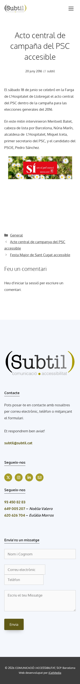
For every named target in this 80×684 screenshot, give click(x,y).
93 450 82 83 (14, 502)
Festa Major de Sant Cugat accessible (40, 255)
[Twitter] (8, 477)
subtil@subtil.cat (18, 443)
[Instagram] (19, 477)
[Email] (40, 477)
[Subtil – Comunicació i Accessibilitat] (15, 8)
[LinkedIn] (29, 477)
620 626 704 (14, 515)
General (16, 235)
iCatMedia (54, 672)
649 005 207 (14, 508)
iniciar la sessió (27, 283)
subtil (51, 71)
